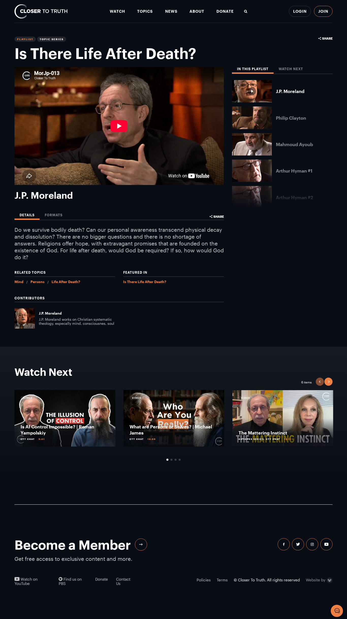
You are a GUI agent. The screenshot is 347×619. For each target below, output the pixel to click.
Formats (53, 215)
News (171, 11)
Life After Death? (66, 282)
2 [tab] (171, 460)
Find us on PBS (70, 581)
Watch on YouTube (26, 581)
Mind (18, 282)
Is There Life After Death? (144, 282)
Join (323, 11)
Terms (222, 580)
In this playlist (253, 69)
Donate (225, 11)
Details (27, 215)
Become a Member (72, 544)
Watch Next (291, 69)
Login (300, 11)
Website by (315, 580)
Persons (37, 282)
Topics (145, 11)
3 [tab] (176, 460)
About (197, 11)
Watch (117, 11)
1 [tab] (167, 460)
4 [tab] (180, 460)
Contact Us (123, 581)
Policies (204, 580)
